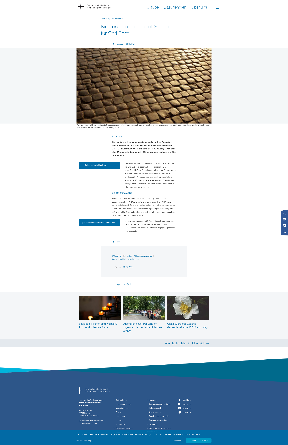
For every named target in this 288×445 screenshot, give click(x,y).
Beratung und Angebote (158, 420)
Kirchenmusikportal (123, 404)
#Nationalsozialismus (143, 256)
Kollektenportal (155, 408)
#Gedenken (117, 256)
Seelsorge (153, 424)
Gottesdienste (121, 400)
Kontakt (119, 420)
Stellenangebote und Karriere (160, 404)
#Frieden (128, 256)
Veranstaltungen (122, 408)
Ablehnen (177, 440)
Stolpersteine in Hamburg (95, 165)
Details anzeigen (86, 440)
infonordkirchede (89, 424)
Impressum (120, 424)
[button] (217, 6)
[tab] (284, 214)
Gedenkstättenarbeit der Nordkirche (99, 222)
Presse (118, 412)
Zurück (127, 284)
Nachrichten (120, 416)
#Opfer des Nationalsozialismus (125, 259)
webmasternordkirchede (92, 421)
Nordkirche (187, 400)
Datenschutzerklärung (124, 428)
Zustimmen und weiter (199, 440)
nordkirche (187, 404)
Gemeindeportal (155, 412)
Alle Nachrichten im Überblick (185, 343)
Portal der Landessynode (158, 416)
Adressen (152, 400)
